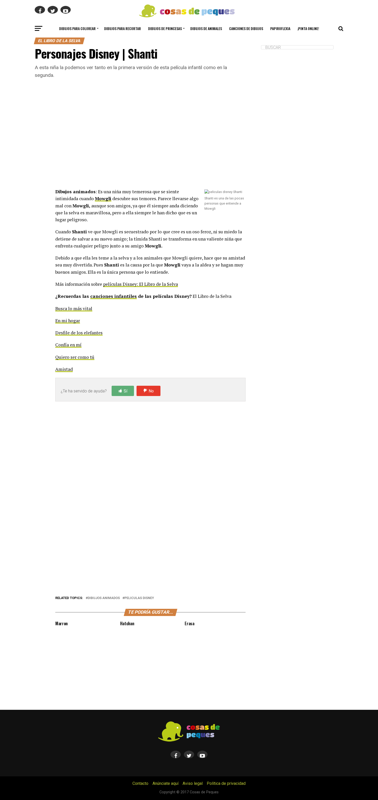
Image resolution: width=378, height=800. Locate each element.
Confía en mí (68, 345)
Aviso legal (193, 783)
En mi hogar (67, 321)
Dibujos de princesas (165, 28)
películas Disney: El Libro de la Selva (140, 284)
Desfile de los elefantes (79, 333)
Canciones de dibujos (246, 28)
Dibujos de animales (206, 28)
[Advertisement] (150, 140)
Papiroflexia (280, 28)
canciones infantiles (113, 296)
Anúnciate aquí (165, 783)
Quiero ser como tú (74, 357)
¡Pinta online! (308, 28)
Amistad (64, 369)
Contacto (140, 783)
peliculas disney (139, 598)
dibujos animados (104, 598)
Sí (125, 391)
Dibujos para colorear (77, 28)
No (151, 391)
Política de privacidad (226, 783)
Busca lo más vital (73, 308)
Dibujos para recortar (122, 28)
